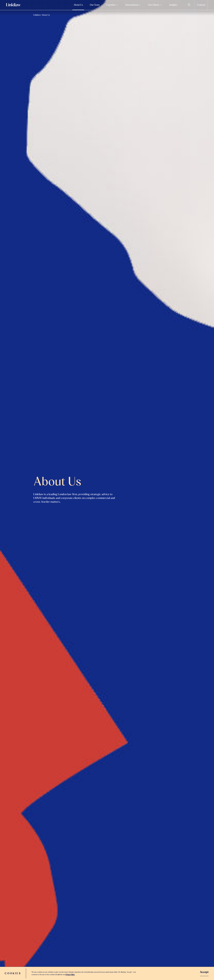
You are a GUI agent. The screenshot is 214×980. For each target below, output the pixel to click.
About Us (78, 5)
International (131, 5)
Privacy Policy (70, 974)
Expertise (110, 5)
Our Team (94, 5)
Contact (201, 5)
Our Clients (153, 5)
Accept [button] (204, 972)
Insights (173, 5)
